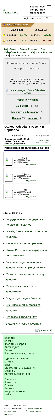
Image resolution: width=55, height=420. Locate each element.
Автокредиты (12, 347)
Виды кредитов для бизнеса (23, 298)
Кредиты (33, 118)
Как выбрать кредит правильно (25, 243)
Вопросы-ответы (14, 391)
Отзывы (9, 385)
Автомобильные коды (17, 373)
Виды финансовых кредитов (23, 323)
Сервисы (9, 370)
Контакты (10, 382)
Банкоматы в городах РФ (19, 367)
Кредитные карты (15, 344)
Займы (8, 340)
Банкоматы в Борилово (25, 112)
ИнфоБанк (9, 49)
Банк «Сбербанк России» (25, 51)
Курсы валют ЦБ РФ (16, 358)
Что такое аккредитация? (21, 316)
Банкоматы (22, 106)
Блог (7, 364)
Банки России (28, 49)
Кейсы (8, 394)
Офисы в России (41, 52)
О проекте (10, 379)
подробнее (31, 165)
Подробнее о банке (27, 100)
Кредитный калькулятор (19, 353)
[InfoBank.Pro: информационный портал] (10, 12)
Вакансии (10, 388)
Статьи (8, 361)
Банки (8, 350)
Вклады (16, 118)
